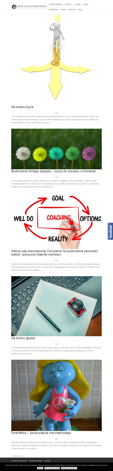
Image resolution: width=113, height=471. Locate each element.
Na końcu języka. (23, 338)
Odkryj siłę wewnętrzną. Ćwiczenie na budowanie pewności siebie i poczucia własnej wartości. (54, 253)
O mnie (63, 10)
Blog (80, 10)
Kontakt (72, 10)
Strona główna (55, 4)
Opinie (85, 4)
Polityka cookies (36, 461)
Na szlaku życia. (22, 106)
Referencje (53, 10)
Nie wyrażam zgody (52, 468)
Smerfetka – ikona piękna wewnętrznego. (41, 432)
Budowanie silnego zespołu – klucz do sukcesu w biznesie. (53, 171)
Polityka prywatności (19, 461)
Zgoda (40, 468)
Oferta (68, 4)
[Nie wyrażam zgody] (110, 467)
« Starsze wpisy (17, 456)
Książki (78, 4)
